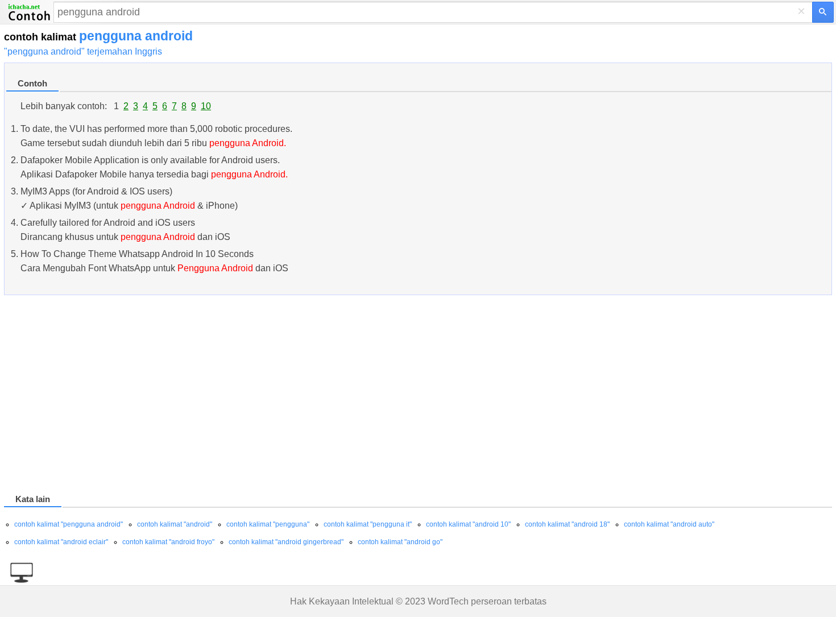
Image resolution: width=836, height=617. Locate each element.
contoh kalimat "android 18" (567, 524)
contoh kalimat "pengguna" (267, 524)
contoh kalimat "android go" (400, 542)
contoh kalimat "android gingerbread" (286, 542)
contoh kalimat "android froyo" (168, 542)
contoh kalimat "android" (174, 524)
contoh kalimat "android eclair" (61, 542)
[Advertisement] (345, 396)
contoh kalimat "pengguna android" (68, 524)
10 (206, 106)
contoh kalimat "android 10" (468, 524)
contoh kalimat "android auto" (669, 524)
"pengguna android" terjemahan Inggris (83, 51)
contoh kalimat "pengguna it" (368, 524)
